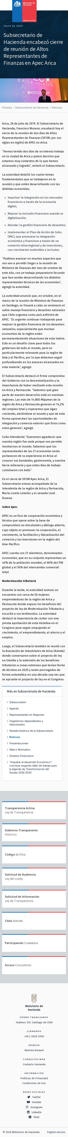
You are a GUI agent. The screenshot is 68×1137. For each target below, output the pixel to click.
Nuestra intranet (34, 1050)
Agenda (14, 708)
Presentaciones (18, 743)
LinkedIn (36, 1112)
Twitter (36, 1097)
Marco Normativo (19, 749)
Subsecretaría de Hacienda (31, 107)
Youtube (36, 1102)
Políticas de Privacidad (34, 1078)
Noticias (57, 107)
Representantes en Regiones (26, 714)
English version (56, 1132)
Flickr (36, 1117)
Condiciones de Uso (34, 1083)
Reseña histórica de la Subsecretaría (31, 730)
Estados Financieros (21, 755)
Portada (7, 107)
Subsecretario (17, 702)
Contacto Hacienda (34, 1064)
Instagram (36, 1107)
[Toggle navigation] (51, 5)
